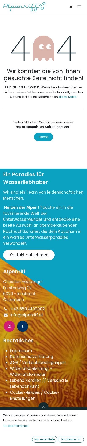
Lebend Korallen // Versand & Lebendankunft (39, 383)
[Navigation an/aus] (79, 6)
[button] (43, 407)
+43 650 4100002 (27, 309)
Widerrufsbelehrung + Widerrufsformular (31, 371)
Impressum (21, 351)
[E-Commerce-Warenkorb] (71, 7)
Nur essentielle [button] (44, 439)
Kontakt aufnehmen (29, 255)
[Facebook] (22, 326)
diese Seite (67, 96)
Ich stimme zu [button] (71, 439)
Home (43, 137)
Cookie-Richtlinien (16, 426)
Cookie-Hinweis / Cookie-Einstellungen (35, 395)
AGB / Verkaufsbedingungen (38, 362)
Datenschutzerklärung (31, 357)
